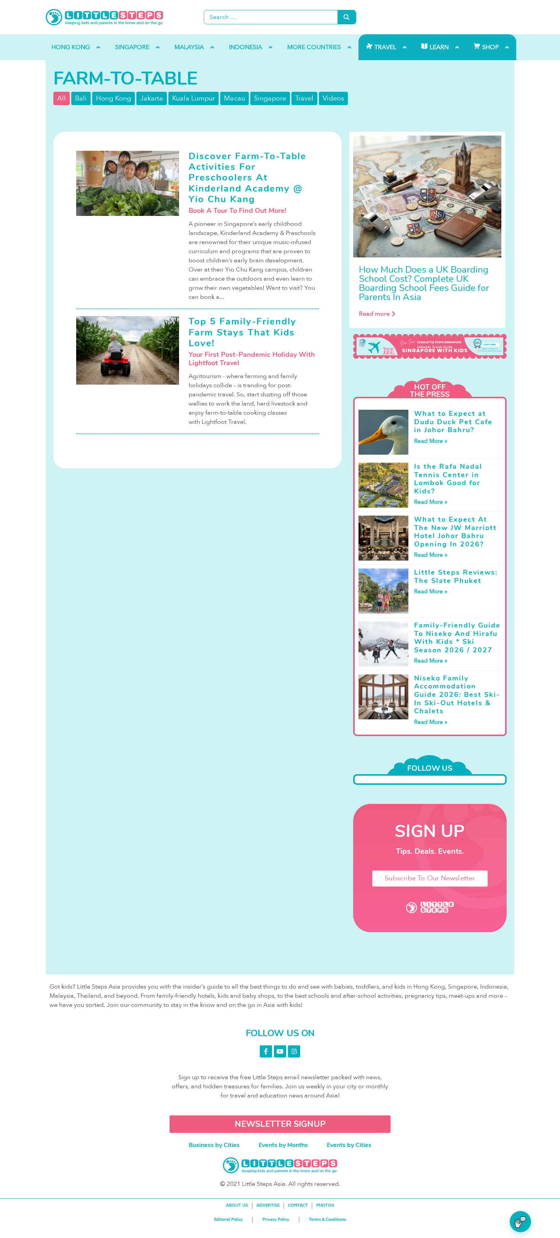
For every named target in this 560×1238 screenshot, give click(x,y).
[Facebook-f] (266, 1051)
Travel (304, 98)
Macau (234, 98)
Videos (333, 98)
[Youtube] (280, 1051)
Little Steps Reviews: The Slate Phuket (456, 576)
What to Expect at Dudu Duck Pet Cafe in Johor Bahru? (453, 421)
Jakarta (151, 98)
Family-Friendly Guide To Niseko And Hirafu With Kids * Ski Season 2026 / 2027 (457, 638)
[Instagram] (294, 1051)
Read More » (430, 441)
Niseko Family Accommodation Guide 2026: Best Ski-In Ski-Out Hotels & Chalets (457, 695)
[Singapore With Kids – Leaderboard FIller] (430, 346)
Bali (81, 98)
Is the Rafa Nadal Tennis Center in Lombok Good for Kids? (448, 479)
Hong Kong (113, 98)
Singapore (270, 98)
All (61, 98)
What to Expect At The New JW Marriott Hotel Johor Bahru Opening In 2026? (455, 532)
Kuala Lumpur (193, 98)
